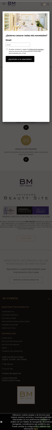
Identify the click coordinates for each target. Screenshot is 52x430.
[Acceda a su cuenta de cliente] (47, 4)
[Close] (49, 11)
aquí (36, 429)
